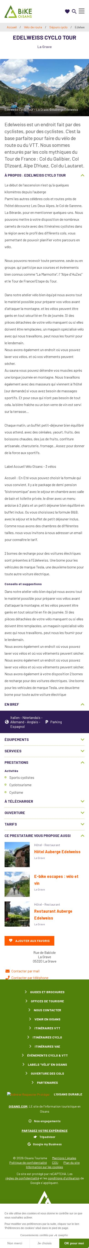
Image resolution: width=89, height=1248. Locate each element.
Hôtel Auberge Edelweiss (57, 851)
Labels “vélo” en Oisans (47, 1064)
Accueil (12, 27)
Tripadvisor (47, 1137)
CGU (55, 1163)
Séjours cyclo (58, 27)
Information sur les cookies (44, 1167)
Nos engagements (47, 1121)
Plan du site (71, 1163)
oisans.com (18, 1106)
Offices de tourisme (47, 1001)
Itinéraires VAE (47, 1046)
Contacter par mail (25, 971)
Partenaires (47, 1082)
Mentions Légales (64, 1158)
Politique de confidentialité (28, 1163)
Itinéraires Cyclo (47, 1037)
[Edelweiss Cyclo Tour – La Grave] (44, 87)
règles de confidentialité (22, 1178)
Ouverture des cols (47, 1073)
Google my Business (47, 1144)
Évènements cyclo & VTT (47, 1055)
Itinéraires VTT (47, 1028)
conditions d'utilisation (64, 1178)
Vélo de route (33, 27)
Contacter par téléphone (29, 977)
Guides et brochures (47, 992)
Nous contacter (47, 1010)
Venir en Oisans (47, 1019)
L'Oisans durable (67, 1094)
